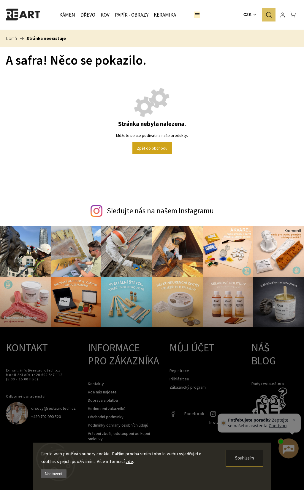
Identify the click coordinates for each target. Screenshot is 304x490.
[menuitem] (67, 15)
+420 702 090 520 (46, 416)
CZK (247, 14)
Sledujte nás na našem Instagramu (160, 210)
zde (129, 461)
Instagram (213, 415)
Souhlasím (244, 458)
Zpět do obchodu (152, 148)
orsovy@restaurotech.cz (53, 408)
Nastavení (53, 474)
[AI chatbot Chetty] (288, 449)
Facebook (174, 415)
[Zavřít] (294, 420)
